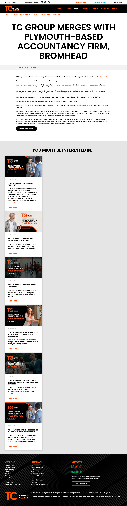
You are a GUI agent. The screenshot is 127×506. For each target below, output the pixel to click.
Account (119, 2)
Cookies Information (37, 474)
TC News (15, 14)
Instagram (45, 2)
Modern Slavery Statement (39, 484)
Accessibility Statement (38, 480)
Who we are (105, 9)
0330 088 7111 (11, 482)
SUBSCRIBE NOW (81, 483)
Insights (76, 9)
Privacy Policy (35, 472)
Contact (114, 9)
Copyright (34, 482)
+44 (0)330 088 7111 (13, 2)
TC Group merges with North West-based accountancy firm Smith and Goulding (23, 377)
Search (121, 8)
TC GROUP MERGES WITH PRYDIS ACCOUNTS (23, 183)
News (10, 14)
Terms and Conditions (38, 476)
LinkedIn (42, 2)
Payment (113, 2)
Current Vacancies (37, 468)
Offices (95, 9)
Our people (86, 9)
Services (59, 9)
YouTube (49, 2)
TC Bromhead (102, 77)
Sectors (68, 9)
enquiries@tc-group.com (31, 2)
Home (6, 14)
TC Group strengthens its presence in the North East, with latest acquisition (23, 329)
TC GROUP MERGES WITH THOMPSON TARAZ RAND (23, 281)
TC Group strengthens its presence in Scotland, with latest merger (23, 426)
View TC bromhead (26, 128)
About (32, 465)
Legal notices (35, 478)
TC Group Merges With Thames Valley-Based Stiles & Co (23, 234)
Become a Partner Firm (83, 2)
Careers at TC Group (99, 2)
